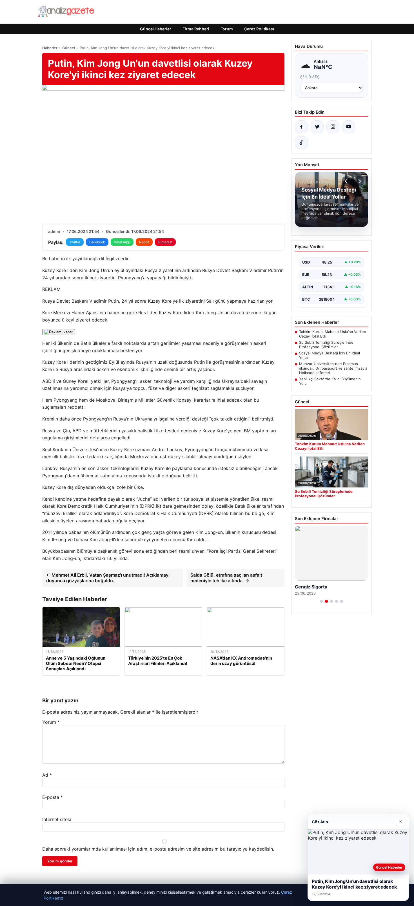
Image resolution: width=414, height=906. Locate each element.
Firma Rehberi (195, 28)
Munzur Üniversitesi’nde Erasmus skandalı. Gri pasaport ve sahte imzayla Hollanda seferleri (333, 368)
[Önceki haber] (347, 181)
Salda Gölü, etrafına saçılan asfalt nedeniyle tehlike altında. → (226, 577)
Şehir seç (310, 77)
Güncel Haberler (155, 28)
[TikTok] (301, 142)
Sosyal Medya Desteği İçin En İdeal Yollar (329, 355)
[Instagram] (332, 126)
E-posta (52, 797)
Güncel (68, 48)
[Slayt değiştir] (321, 601)
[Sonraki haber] (359, 181)
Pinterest (165, 242)
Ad (47, 775)
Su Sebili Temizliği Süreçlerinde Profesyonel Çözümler (326, 344)
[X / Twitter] (317, 126)
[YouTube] (348, 126)
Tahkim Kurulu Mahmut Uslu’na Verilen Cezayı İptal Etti (332, 333)
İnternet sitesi (56, 819)
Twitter (74, 242)
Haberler (49, 48)
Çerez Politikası (259, 28)
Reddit (144, 242)
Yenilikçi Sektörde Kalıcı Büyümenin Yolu (330, 381)
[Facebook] (301, 126)
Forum (227, 28)
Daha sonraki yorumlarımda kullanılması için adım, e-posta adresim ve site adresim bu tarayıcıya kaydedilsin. (158, 849)
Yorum (51, 722)
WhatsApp (122, 242)
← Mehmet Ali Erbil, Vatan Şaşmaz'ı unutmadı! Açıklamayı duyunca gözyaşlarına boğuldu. (108, 577)
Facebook (97, 242)
